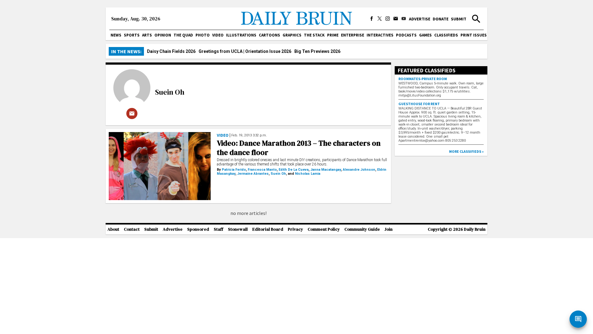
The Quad (183, 35)
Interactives (380, 35)
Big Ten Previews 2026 (317, 51)
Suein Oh (169, 92)
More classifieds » (466, 151)
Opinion (162, 35)
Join (389, 229)
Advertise (419, 19)
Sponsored (198, 229)
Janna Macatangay (325, 170)
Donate (440, 19)
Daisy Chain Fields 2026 (171, 51)
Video (218, 35)
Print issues (474, 35)
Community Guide (362, 229)
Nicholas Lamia (307, 174)
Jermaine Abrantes (253, 174)
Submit (458, 19)
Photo (203, 35)
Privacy (295, 229)
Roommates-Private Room (422, 78)
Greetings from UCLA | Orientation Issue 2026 (245, 51)
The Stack (314, 35)
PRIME (333, 35)
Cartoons (269, 35)
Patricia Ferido (234, 170)
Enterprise (352, 35)
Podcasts (406, 35)
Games (425, 35)
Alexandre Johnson (359, 170)
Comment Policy (324, 229)
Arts (147, 35)
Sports (132, 35)
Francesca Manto (262, 170)
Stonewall (238, 229)
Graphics (292, 35)
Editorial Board (267, 229)
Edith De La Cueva (294, 170)
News (116, 35)
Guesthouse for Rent (419, 103)
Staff (218, 229)
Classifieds (446, 35)
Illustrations (241, 35)
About (113, 229)
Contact (132, 229)
